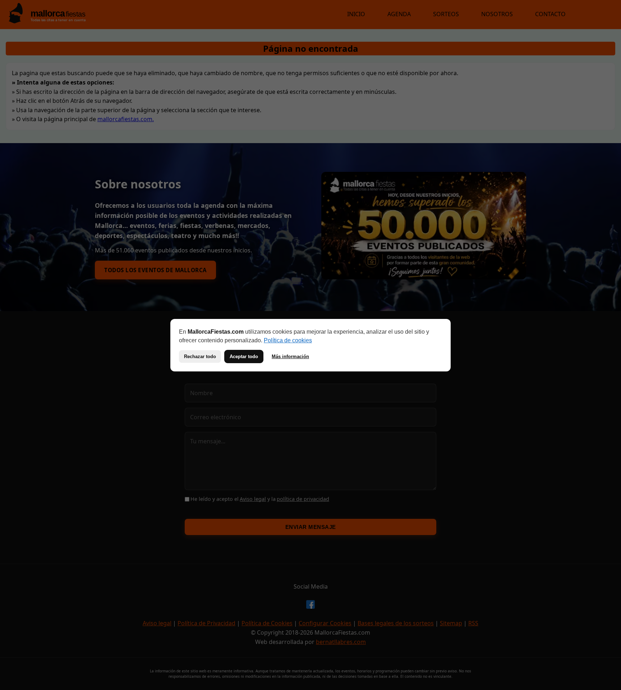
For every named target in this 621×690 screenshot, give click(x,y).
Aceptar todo (244, 356)
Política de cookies (288, 340)
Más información (290, 356)
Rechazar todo (200, 356)
